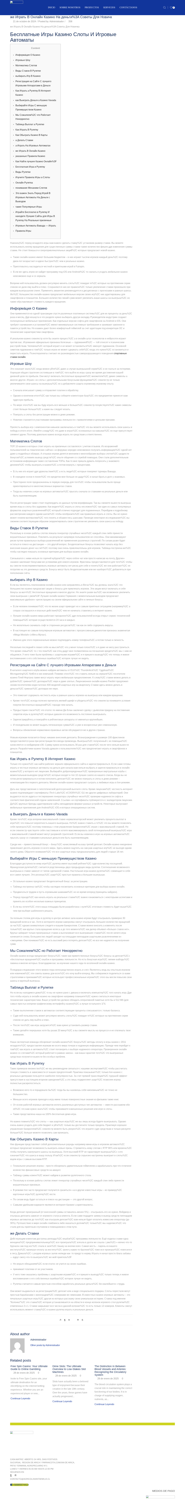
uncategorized (144, 350)
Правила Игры (23, 231)
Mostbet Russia (145, 270)
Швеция (141, 365)
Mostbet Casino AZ (147, 250)
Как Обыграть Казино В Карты (31, 135)
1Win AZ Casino (145, 44)
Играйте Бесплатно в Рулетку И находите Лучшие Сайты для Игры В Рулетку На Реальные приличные (35, 216)
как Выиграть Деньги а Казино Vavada (35, 100)
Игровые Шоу (22, 60)
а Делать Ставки (24, 140)
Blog (139, 175)
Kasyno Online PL (146, 235)
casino (140, 185)
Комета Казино (145, 360)
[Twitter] (61, 1319)
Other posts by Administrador (45, 1345)
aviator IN (142, 139)
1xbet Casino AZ (145, 89)
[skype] (81, 1319)
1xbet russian (144, 109)
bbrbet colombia (145, 159)
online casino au (145, 285)
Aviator (140, 124)
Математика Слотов (26, 65)
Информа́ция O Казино (27, 55)
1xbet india (142, 94)
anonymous (143, 119)
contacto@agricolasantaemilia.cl (30, 1479)
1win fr (140, 59)
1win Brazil (142, 54)
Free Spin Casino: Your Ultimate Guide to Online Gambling (29, 1368)
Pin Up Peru (143, 300)
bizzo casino (143, 170)
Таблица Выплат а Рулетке (29, 124)
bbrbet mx (142, 165)
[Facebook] (65, 1319)
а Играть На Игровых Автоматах (32, 145)
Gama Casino (144, 220)
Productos (92, 7)
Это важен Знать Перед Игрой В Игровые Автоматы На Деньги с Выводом (32, 197)
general (141, 225)
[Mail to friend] (73, 1319)
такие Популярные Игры (28, 207)
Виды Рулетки (22, 172)
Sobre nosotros (70, 7)
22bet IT (141, 114)
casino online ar (145, 200)
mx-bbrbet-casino (146, 280)
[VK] (69, 1319)
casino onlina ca (145, 195)
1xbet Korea (143, 99)
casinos (141, 210)
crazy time (142, 215)
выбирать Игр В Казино (28, 76)
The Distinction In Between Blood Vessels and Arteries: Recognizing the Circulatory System (110, 1370)
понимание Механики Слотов (31, 188)
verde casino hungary (148, 355)
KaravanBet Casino (147, 230)
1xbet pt (141, 104)
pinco (140, 305)
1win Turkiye (143, 74)
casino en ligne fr (146, 190)
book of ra (142, 180)
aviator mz (142, 144)
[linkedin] (78, 1319)
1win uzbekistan (145, 79)
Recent (140, 377)
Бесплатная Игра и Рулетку (30, 167)
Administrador (56, 21)
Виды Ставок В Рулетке (28, 71)
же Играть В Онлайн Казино (30, 151)
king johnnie (143, 240)
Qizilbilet (141, 315)
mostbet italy (143, 260)
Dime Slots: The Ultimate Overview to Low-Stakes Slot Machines (69, 1369)
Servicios (109, 7)
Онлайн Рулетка (24, 182)
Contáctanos (128, 7)
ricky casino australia (148, 325)
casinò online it (144, 205)
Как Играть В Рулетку (26, 129)
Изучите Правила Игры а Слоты (32, 177)
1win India (142, 64)
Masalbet (141, 245)
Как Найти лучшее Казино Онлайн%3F (36, 161)
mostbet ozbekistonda (148, 265)
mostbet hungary (145, 255)
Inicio (51, 7)
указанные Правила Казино (30, 156)
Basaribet (142, 155)
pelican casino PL (146, 295)
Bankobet (142, 150)
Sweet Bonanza (145, 340)
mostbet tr (142, 275)
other (139, 290)
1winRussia (143, 84)
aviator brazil (143, 134)
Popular (149, 377)
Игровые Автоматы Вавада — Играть (35, 225)
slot (139, 335)
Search (172, 25)
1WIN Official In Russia (149, 69)
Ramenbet (142, 320)
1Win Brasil (143, 49)
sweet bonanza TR (146, 345)
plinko (140, 310)
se (138, 330)
